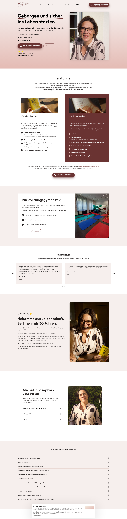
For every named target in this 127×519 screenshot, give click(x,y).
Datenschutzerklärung (38, 515)
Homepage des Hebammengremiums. (89, 166)
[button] (114, 273)
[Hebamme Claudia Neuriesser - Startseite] (24, 5)
